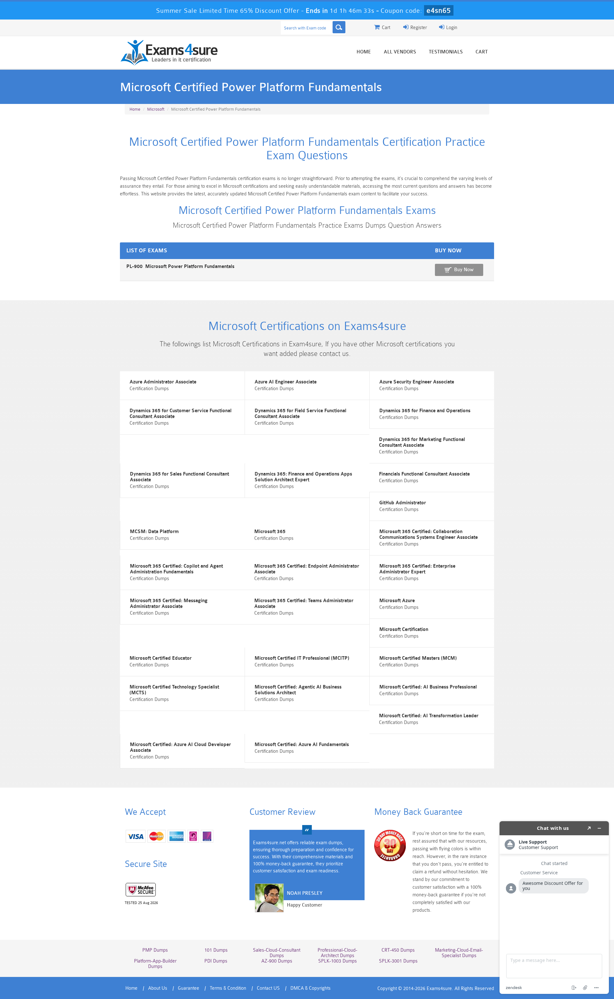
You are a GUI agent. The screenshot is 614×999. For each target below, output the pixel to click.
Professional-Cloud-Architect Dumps (337, 953)
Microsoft (155, 109)
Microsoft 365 (270, 531)
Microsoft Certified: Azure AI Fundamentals (302, 744)
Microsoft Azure (397, 600)
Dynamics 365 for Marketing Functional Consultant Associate (422, 442)
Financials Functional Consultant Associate (424, 474)
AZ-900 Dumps (276, 961)
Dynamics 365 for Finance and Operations (424, 410)
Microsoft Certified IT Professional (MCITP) (302, 658)
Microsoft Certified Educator (161, 658)
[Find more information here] (554, 907)
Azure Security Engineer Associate (416, 382)
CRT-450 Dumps (398, 950)
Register (418, 27)
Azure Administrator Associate (163, 382)
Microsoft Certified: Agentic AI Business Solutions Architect (298, 690)
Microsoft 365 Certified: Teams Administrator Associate (303, 603)
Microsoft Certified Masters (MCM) (418, 658)
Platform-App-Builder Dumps (155, 963)
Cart (482, 52)
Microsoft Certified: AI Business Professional (428, 687)
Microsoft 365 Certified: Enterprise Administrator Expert (417, 569)
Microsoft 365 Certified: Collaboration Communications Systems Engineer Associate (428, 534)
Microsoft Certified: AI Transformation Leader (428, 716)
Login (451, 27)
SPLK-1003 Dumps (337, 961)
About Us (157, 988)
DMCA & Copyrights (310, 988)
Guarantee (188, 988)
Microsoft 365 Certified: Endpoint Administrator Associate (306, 569)
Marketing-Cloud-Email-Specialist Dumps (459, 953)
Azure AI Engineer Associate (286, 382)
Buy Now (464, 269)
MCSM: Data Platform (154, 531)
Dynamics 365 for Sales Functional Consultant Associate (179, 477)
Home (364, 52)
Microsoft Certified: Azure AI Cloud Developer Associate (180, 747)
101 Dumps (216, 950)
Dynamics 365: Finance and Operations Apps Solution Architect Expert (303, 477)
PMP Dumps (155, 950)
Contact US (268, 988)
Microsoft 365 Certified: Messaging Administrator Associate (169, 603)
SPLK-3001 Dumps (398, 961)
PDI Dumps (215, 961)
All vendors (400, 52)
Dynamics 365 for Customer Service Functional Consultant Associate (181, 413)
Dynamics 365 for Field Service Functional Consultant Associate (300, 413)
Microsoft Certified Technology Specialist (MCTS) (174, 690)
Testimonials (446, 52)
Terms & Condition (228, 988)
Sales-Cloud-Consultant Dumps (276, 953)
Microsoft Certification (403, 629)
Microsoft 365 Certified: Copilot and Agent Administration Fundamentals (176, 569)
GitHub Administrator (402, 503)
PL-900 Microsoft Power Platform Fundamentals (180, 266)
